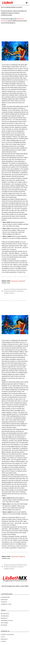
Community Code (6, 604)
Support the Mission (7, 634)
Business (6, 289)
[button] (26, 2)
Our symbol (4, 622)
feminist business (21, 289)
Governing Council (7, 620)
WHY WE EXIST (5, 613)
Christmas (13, 289)
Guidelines (4, 599)
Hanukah (20, 291)
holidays (6, 293)
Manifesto (4, 618)
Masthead (4, 625)
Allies (3, 636)
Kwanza (12, 293)
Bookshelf (4, 639)
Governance (5, 616)
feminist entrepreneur (10, 291)
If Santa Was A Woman (17, 281)
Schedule (4, 602)
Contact (3, 641)
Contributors (5, 597)
